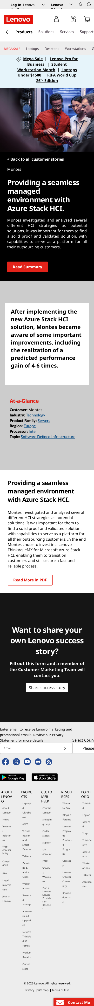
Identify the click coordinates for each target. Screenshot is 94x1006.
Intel (32, 431)
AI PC (25, 824)
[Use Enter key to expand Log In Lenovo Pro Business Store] (43, 4)
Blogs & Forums (66, 817)
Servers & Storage (26, 900)
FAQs (45, 861)
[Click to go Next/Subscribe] (65, 748)
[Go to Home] (18, 19)
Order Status (46, 833)
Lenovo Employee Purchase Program (67, 840)
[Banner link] (47, 72)
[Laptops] (40, 48)
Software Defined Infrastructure (48, 437)
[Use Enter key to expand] (66, 20)
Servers (44, 421)
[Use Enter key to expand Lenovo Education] (71, 4)
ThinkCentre (87, 843)
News (5, 819)
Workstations (26, 886)
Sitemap (42, 990)
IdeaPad (86, 824)
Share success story (47, 687)
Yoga (85, 833)
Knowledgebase (66, 897)
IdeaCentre (86, 854)
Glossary (66, 863)
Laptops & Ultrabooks (27, 810)
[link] (80, 5)
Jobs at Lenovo (6, 899)
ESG (4, 873)
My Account (47, 852)
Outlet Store (26, 966)
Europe (30, 426)
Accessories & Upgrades (27, 918)
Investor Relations (6, 833)
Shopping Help (47, 822)
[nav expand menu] (7, 32)
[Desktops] (61, 48)
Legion (86, 815)
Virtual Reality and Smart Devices (26, 840)
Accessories (87, 884)
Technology (35, 415)
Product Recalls (26, 955)
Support (46, 842)
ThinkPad (87, 806)
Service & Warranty (46, 874)
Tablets (26, 856)
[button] (83, 5)
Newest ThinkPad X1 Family (27, 938)
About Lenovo (6, 810)
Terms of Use (60, 990)
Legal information (6, 885)
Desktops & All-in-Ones (26, 869)
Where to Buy (66, 806)
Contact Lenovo (46, 810)
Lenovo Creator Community (66, 879)
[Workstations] (88, 48)
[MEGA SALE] (22, 48)
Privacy (29, 990)
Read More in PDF (30, 580)
